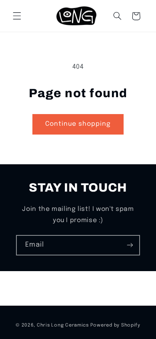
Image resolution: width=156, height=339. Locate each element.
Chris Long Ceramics (63, 325)
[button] (17, 16)
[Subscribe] (130, 245)
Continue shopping (78, 124)
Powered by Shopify (115, 325)
